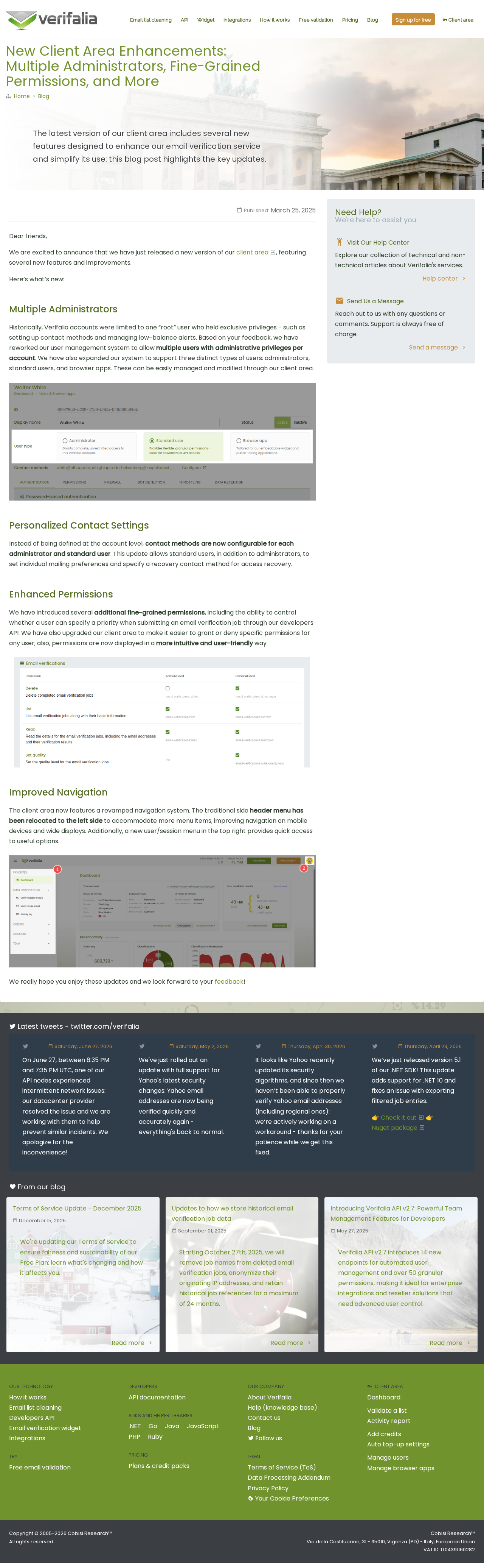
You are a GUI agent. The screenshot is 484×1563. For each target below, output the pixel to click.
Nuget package (394, 1127)
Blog (372, 20)
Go (153, 1426)
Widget (205, 20)
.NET (135, 1426)
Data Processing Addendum (289, 1477)
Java (172, 1426)
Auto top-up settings (398, 1444)
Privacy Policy (268, 1488)
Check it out (399, 1117)
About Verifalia (270, 1397)
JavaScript (203, 1426)
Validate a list (387, 1410)
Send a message (433, 347)
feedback (229, 981)
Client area (460, 20)
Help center (440, 278)
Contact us (264, 1417)
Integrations (237, 20)
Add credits (384, 1434)
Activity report (389, 1420)
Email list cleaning (151, 20)
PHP (134, 1436)
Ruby (155, 1436)
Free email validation (40, 1467)
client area (252, 252)
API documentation (157, 1397)
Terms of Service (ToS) (282, 1467)
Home (22, 96)
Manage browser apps (400, 1468)
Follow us (268, 1438)
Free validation (316, 20)
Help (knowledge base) (282, 1407)
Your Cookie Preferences (291, 1498)
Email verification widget (45, 1428)
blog (57, 1187)
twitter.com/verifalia (105, 1026)
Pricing (350, 20)
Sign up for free (413, 20)
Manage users (388, 1457)
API (184, 20)
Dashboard (383, 1397)
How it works (275, 20)
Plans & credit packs (159, 1466)
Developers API (31, 1417)
